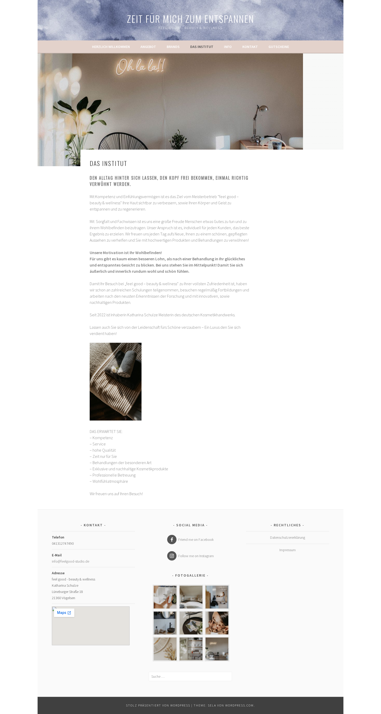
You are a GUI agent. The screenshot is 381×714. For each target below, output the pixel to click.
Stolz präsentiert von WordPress (158, 705)
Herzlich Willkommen (111, 46)
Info (228, 46)
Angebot (148, 46)
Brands (173, 46)
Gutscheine (279, 46)
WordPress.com (239, 705)
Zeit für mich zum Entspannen (190, 18)
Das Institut (201, 46)
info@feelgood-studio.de (70, 561)
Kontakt (250, 46)
